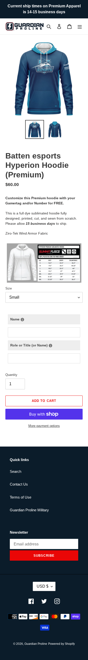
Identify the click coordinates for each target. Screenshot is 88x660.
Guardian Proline (35, 644)
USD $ (42, 586)
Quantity (11, 375)
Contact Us (19, 484)
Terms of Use (20, 497)
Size (8, 288)
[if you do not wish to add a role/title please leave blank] (50, 345)
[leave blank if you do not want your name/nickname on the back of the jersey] (22, 319)
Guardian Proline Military (29, 510)
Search (15, 471)
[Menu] (80, 26)
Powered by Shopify (61, 644)
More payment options (44, 426)
